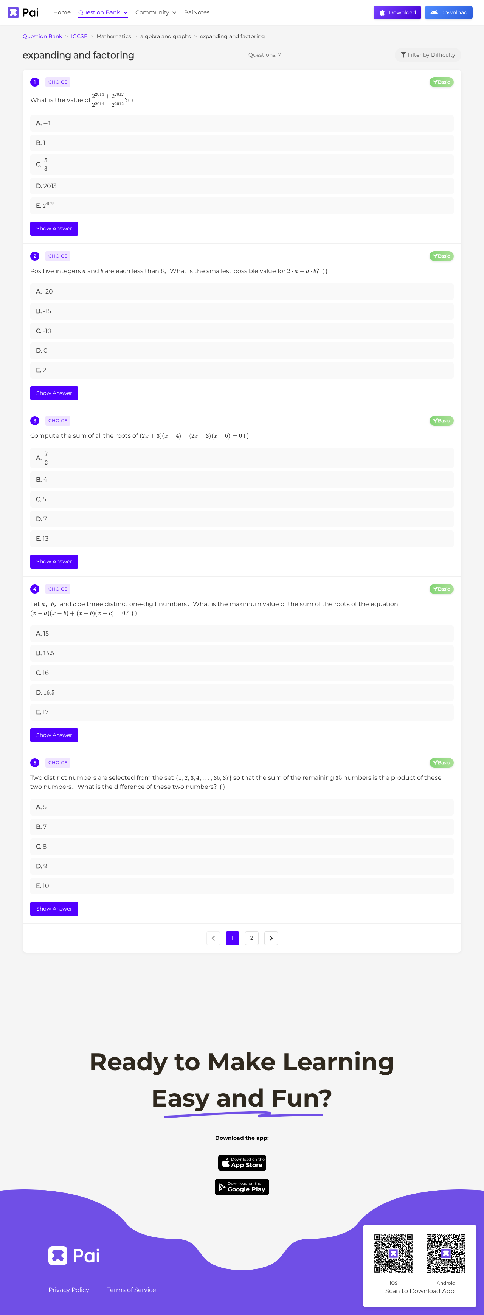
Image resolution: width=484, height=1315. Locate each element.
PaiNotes (196, 12)
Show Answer (54, 228)
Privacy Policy (68, 1289)
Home (62, 12)
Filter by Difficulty (430, 54)
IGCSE (79, 36)
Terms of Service (131, 1289)
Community (153, 12)
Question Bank (100, 12)
